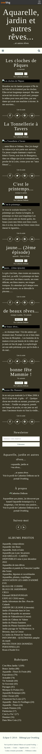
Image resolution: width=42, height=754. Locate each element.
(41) (8, 687)
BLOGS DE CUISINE (12, 586)
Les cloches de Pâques (21, 63)
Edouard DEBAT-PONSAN (15, 595)
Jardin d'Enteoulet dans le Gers (16, 610)
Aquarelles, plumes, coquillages (16, 577)
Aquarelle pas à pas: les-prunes (16, 553)
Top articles (7, 748)
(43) (10, 684)
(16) (8, 717)
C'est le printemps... (21, 186)
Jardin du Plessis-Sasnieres (14, 622)
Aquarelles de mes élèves (13, 565)
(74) (8, 677)
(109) (13, 665)
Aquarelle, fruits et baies (13, 550)
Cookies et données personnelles (14, 751)
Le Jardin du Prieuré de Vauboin (16, 634)
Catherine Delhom (26, 475)
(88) (10, 668)
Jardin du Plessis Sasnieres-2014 (16, 625)
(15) (11, 720)
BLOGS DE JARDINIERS (14, 589)
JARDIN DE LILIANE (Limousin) (18, 607)
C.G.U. (34, 748)
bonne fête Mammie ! (21, 372)
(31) (12, 690)
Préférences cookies (30, 751)
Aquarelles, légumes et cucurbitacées (18, 574)
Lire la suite (21, 110)
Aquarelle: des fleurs (11, 547)
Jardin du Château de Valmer (15, 619)
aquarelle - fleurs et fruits (21, 256)
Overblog (35, 737)
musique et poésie (21, 193)
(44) (10, 681)
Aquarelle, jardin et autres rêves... (21, 24)
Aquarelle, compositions (13, 544)
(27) (13, 699)
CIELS (5, 592)
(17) (9, 711)
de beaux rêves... (21, 311)
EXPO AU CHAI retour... (14, 598)
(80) (16, 671)
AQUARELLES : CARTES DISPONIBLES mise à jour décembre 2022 (19, 559)
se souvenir (21, 69)
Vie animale (27, 315)
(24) (18, 702)
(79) (9, 674)
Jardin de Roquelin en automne (16, 613)
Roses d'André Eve (10, 650)
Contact (15, 748)
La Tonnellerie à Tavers (21, 126)
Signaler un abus (24, 748)
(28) (13, 693)
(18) (11, 708)
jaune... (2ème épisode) (21, 250)
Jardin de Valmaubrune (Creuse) (16, 616)
